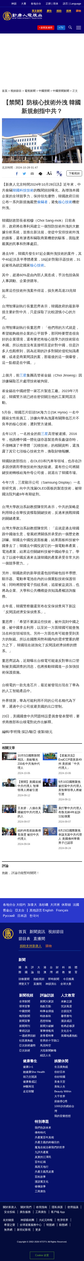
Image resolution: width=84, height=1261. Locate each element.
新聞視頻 (26, 995)
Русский (9, 915)
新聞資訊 (37, 931)
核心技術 (65, 202)
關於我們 (26, 1207)
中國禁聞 (44, 90)
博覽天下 (24, 983)
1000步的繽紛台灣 (64, 1109)
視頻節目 (16, 90)
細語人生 (45, 1055)
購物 (49, 946)
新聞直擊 (24, 1020)
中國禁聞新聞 (61, 90)
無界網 (8, 1229)
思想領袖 (45, 1020)
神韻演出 (51, 983)
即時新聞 (53, 979)
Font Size (49, 173)
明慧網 (50, 1224)
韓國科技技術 (23, 190)
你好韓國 (59, 1076)
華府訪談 (24, 1030)
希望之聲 (9, 1224)
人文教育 (68, 995)
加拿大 (32, 904)
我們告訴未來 (43, 1127)
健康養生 (30, 1061)
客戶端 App (58, 1211)
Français (62, 910)
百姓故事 (40, 1176)
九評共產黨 (41, 1152)
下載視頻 (74, 173)
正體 (48, 3)
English (48, 910)
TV (61, 27)
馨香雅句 (66, 1016)
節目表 (24, 938)
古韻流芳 (66, 1011)
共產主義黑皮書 (44, 1171)
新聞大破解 (47, 1025)
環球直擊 (24, 1006)
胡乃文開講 (30, 1076)
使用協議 (72, 1207)
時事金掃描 (47, 1011)
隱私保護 (57, 1207)
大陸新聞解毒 (48, 1050)
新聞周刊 (24, 1025)
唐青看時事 (47, 1035)
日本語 (22, 915)
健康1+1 (28, 1066)
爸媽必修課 (68, 1025)
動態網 (63, 1224)
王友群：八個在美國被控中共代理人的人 (29, 812)
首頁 (4, 90)
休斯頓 (66, 904)
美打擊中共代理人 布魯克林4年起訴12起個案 (70, 812)
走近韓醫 (28, 1091)
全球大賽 (65, 983)
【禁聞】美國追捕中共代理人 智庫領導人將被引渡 (29, 786)
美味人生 (59, 1086)
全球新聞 (24, 1001)
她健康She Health (34, 1071)
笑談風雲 (66, 1006)
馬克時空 (45, 1045)
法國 (76, 904)
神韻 (13, 3)
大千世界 (59, 1096)
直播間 (39, 938)
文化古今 (66, 1030)
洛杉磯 (43, 904)
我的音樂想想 (62, 1115)
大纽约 (21, 904)
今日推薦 (68, 979)
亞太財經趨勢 (27, 1045)
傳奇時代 (40, 1132)
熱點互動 (45, 1006)
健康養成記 (30, 1081)
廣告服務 (25, 1211)
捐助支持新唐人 (31, 946)
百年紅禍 (40, 1161)
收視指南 (41, 1207)
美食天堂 (59, 1081)
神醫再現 (28, 1086)
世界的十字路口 (49, 1040)
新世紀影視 (24, 1229)
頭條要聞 (24, 979)
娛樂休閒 (61, 1061)
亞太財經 (24, 1050)
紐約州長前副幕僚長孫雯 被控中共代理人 (29, 834)
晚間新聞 (24, 1016)
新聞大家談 (47, 1001)
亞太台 (19, 910)
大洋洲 (55, 904)
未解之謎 (66, 1001)
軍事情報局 (47, 1030)
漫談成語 (66, 1020)
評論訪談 (47, 995)
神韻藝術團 (27, 1219)
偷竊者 (42, 202)
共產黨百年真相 (44, 1137)
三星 (23, 375)
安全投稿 (9, 1211)
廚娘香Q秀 (60, 1101)
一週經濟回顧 (27, 1035)
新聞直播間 (46, 27)
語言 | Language (72, 3)
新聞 (22, 960)
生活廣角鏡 (61, 1066)
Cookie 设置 (42, 1255)
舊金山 (7, 910)
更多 (38, 1229)
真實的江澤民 (43, 1157)
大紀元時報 (46, 1219)
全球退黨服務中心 (31, 1224)
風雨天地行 (41, 1166)
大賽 (23, 3)
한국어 (34, 915)
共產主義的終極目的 (47, 1142)
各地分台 (36, 3)
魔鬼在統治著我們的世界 (50, 1147)
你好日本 (59, 1071)
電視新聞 (30, 90)
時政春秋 (45, 1016)
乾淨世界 (62, 1219)
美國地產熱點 (69, 1035)
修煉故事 (40, 1186)
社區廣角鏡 (26, 1040)
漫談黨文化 (41, 1181)
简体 (55, 3)
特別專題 (42, 1121)
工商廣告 (40, 1191)
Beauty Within (62, 1091)
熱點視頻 (38, 979)
